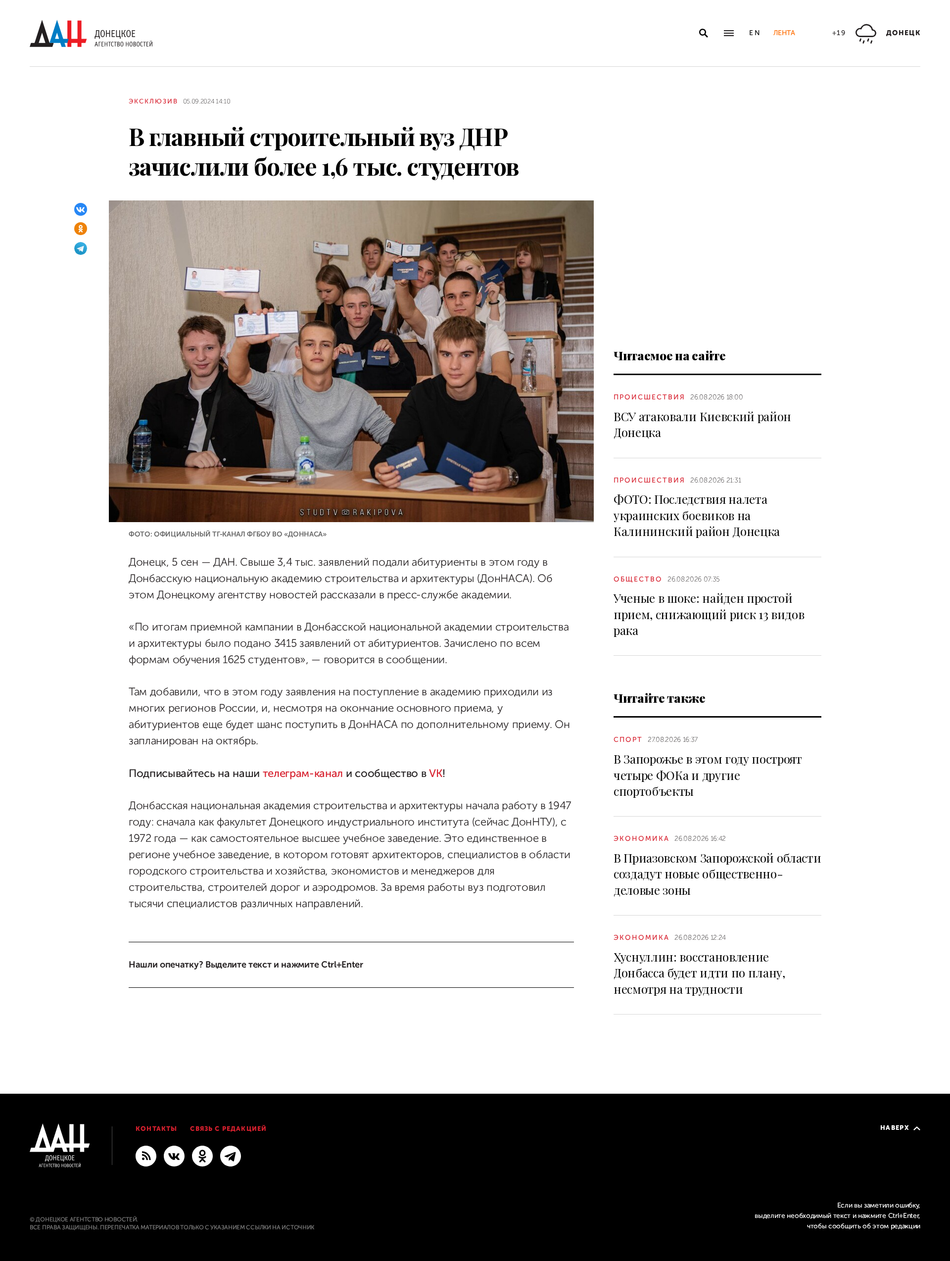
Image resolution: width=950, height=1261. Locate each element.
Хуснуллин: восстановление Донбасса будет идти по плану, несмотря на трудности (699, 973)
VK (435, 773)
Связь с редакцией (228, 1128)
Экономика (641, 838)
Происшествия (649, 397)
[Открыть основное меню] (729, 33)
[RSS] (146, 1155)
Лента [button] (784, 33)
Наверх (894, 1127)
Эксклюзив (153, 101)
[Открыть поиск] (704, 33)
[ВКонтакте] (80, 209)
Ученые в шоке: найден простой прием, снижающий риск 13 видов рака (709, 614)
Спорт (628, 739)
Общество (638, 579)
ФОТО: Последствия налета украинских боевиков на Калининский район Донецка (697, 515)
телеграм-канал (303, 773)
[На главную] (91, 33)
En (755, 33)
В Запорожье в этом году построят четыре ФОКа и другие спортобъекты (708, 775)
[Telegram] (80, 248)
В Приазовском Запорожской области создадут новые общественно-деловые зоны (717, 874)
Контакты (156, 1128)
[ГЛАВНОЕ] (230, 1155)
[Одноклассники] (80, 228)
